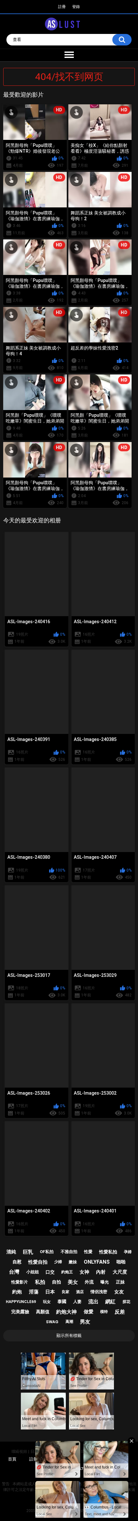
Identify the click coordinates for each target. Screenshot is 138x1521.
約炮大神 (66, 1312)
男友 (85, 1322)
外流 (89, 1281)
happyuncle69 (21, 1302)
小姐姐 (32, 1271)
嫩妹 (73, 1261)
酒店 (80, 1292)
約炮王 (67, 1272)
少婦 (58, 1261)
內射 (101, 1272)
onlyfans (97, 1262)
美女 (73, 1282)
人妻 (77, 1301)
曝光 (104, 1282)
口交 (50, 1272)
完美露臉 (20, 1311)
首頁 (12, 1459)
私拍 (40, 1282)
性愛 (88, 1251)
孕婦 (128, 1252)
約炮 (17, 1292)
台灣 (14, 1272)
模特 (104, 1311)
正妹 (120, 1281)
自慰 (17, 1261)
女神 (84, 1272)
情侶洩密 (99, 1291)
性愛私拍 (108, 1251)
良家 (65, 1292)
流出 (93, 1302)
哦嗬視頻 (19, 1451)
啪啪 (120, 1261)
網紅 (110, 1302)
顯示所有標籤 (69, 1335)
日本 (50, 1292)
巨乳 (28, 1252)
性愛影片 (19, 1282)
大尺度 (120, 1272)
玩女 (47, 1302)
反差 (120, 1312)
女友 (119, 1292)
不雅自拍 (69, 1251)
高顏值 (42, 1311)
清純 (11, 1252)
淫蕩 (34, 1292)
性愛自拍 (37, 1262)
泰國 (61, 1301)
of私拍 (47, 1251)
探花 (126, 1302)
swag (52, 1321)
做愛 (88, 1312)
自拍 (56, 1281)
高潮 (69, 1321)
